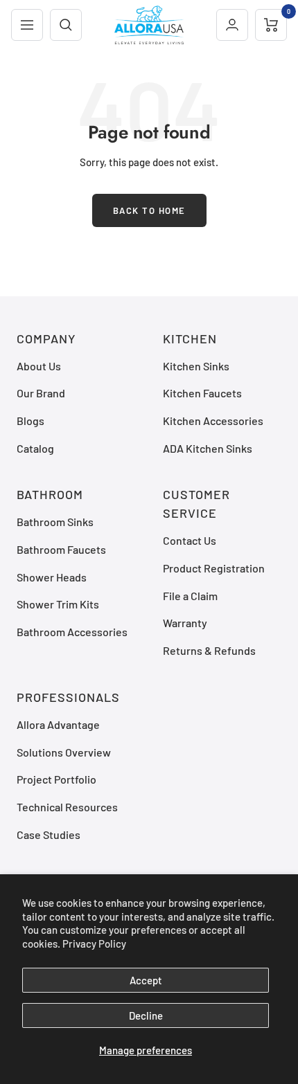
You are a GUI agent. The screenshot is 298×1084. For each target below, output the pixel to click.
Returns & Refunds (209, 650)
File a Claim (190, 595)
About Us (39, 365)
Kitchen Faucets (202, 392)
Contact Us (189, 540)
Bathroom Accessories (72, 631)
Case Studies (48, 834)
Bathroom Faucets (61, 549)
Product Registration (214, 568)
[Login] (232, 25)
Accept (146, 980)
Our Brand (41, 392)
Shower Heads (52, 577)
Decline (146, 1015)
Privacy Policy (94, 943)
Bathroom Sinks (55, 521)
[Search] (66, 25)
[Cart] (271, 25)
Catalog (35, 448)
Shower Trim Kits (58, 604)
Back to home (149, 210)
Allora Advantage (58, 724)
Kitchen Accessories (213, 420)
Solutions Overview (64, 752)
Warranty (185, 622)
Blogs (30, 420)
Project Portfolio (56, 779)
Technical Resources (67, 806)
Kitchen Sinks (196, 365)
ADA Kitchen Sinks (207, 448)
